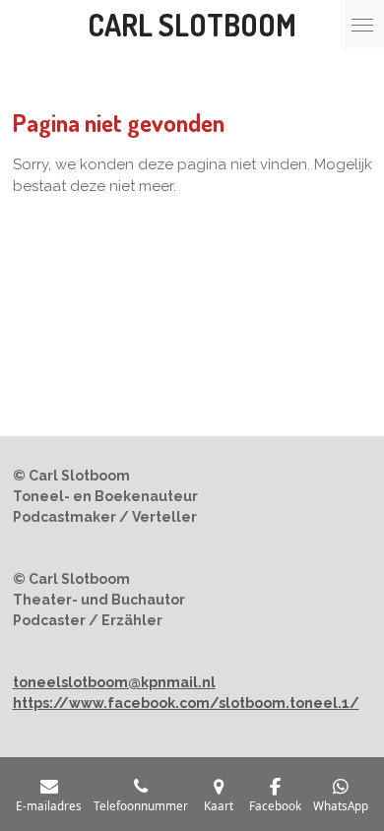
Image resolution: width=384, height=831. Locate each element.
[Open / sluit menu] (362, 24)
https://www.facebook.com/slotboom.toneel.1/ (186, 703)
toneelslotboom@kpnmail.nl (114, 682)
